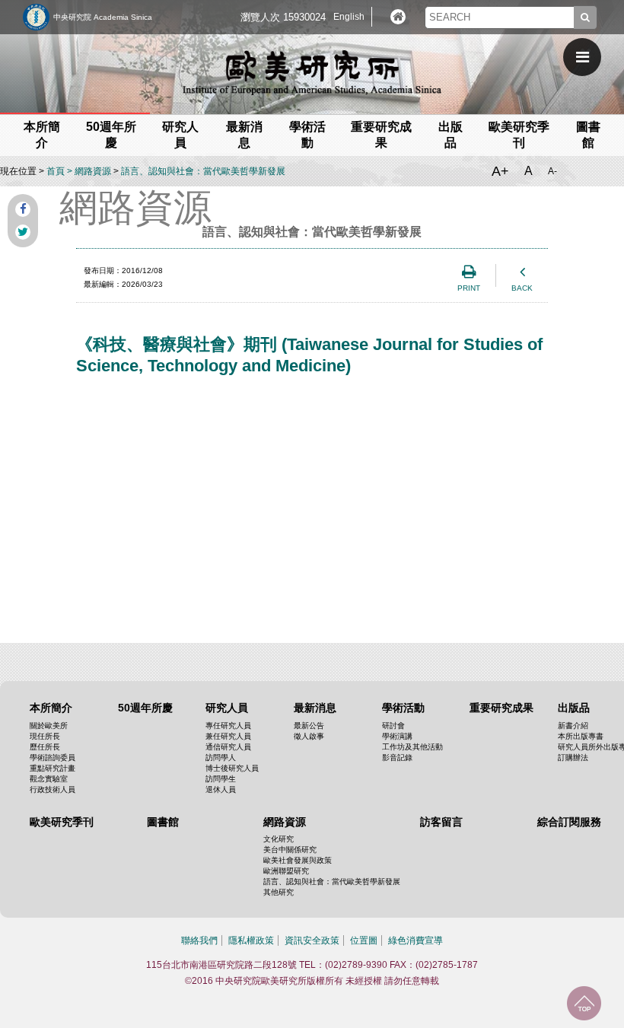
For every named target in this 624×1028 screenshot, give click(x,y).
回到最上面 (584, 1003)
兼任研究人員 (228, 736)
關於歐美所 (49, 725)
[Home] (398, 16)
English (349, 16)
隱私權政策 (251, 940)
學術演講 (397, 736)
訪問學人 (220, 757)
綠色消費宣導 (415, 940)
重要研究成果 (501, 708)
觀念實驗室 (49, 779)
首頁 (55, 171)
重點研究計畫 (52, 768)
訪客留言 (441, 822)
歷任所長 (45, 747)
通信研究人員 (228, 747)
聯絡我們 (199, 940)
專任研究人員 (228, 725)
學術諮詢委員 (52, 757)
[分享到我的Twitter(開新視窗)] (22, 232)
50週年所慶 (145, 708)
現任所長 (45, 736)
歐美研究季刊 (62, 822)
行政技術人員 (52, 789)
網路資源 (93, 171)
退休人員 (220, 789)
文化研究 (278, 839)
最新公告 (309, 725)
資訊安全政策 (312, 940)
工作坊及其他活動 (412, 747)
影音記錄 (397, 757)
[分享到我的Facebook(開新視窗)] (22, 209)
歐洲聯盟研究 (286, 871)
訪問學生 (220, 779)
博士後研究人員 (232, 768)
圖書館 (163, 822)
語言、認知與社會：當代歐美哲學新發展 (203, 171)
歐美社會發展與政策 (297, 860)
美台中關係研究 (290, 849)
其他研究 (278, 892)
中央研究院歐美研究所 (312, 72)
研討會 (393, 725)
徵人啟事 (309, 736)
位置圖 (363, 940)
